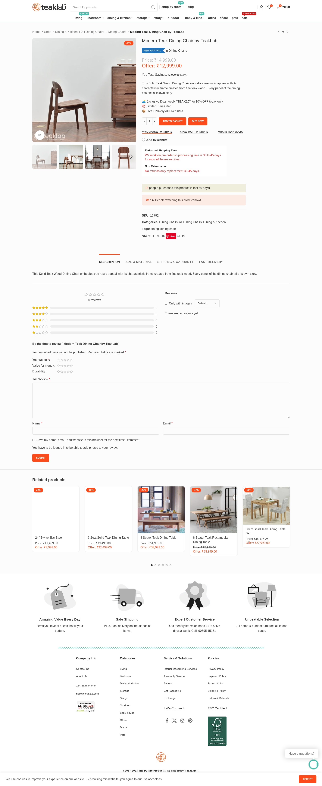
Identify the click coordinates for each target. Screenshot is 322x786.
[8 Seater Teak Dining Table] (161, 509)
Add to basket (173, 121)
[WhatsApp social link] (178, 236)
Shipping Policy (217, 690)
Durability (38, 371)
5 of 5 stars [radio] (71, 360)
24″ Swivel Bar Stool (49, 537)
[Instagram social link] (182, 721)
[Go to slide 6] (170, 565)
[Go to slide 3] (159, 565)
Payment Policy (217, 676)
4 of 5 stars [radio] (68, 360)
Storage (124, 690)
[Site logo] (49, 6)
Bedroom (125, 676)
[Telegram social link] (183, 236)
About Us (81, 676)
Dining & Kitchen (66, 31)
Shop (47, 31)
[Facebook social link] (153, 236)
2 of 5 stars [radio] (61, 360)
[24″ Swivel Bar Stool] (55, 509)
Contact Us (82, 668)
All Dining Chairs (92, 31)
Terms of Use (216, 683)
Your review (41, 379)
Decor (123, 727)
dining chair (168, 228)
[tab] (109, 260)
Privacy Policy (216, 668)
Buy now (198, 121)
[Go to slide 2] (155, 565)
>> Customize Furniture (157, 132)
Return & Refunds (218, 698)
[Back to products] (283, 32)
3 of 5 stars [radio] (65, 360)
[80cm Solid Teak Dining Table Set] (266, 505)
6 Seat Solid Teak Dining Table (108, 537)
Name (37, 423)
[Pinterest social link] (190, 721)
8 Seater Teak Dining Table (158, 537)
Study (123, 698)
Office (123, 720)
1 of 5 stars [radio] (58, 360)
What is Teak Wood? (230, 132)
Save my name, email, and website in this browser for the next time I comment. (88, 440)
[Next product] (287, 32)
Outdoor (125, 705)
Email (168, 423)
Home (36, 31)
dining (155, 228)
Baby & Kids (127, 712)
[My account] (261, 7)
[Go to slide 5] (167, 565)
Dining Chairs (117, 31)
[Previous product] (278, 32)
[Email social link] (163, 236)
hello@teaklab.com (87, 693)
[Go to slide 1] (152, 565)
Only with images (180, 303)
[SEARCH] (153, 7)
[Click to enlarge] (40, 135)
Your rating (40, 359)
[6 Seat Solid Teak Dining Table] (108, 509)
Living (123, 668)
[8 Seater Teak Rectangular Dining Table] (213, 509)
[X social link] (158, 236)
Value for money (43, 365)
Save (172, 236)
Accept (308, 779)
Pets (122, 734)
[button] (37, 157)
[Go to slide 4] (163, 565)
